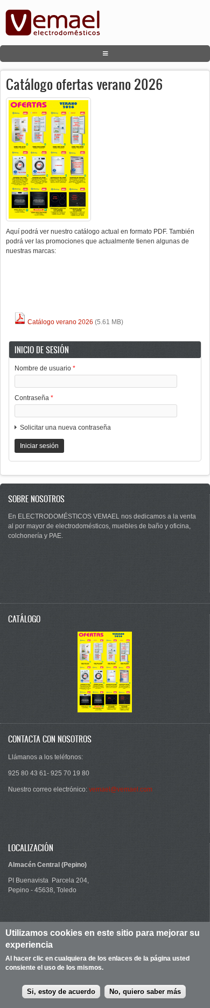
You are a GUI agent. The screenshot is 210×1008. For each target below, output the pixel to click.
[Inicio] (52, 34)
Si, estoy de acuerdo (61, 992)
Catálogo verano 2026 (59, 322)
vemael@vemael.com (120, 789)
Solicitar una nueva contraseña (65, 427)
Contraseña (34, 398)
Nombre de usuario (45, 368)
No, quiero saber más (145, 992)
